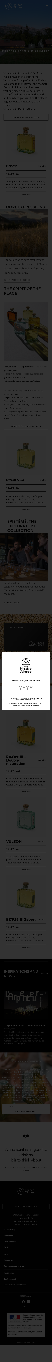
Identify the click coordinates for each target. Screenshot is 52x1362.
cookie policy (20, 699)
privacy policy (31, 699)
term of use (34, 698)
